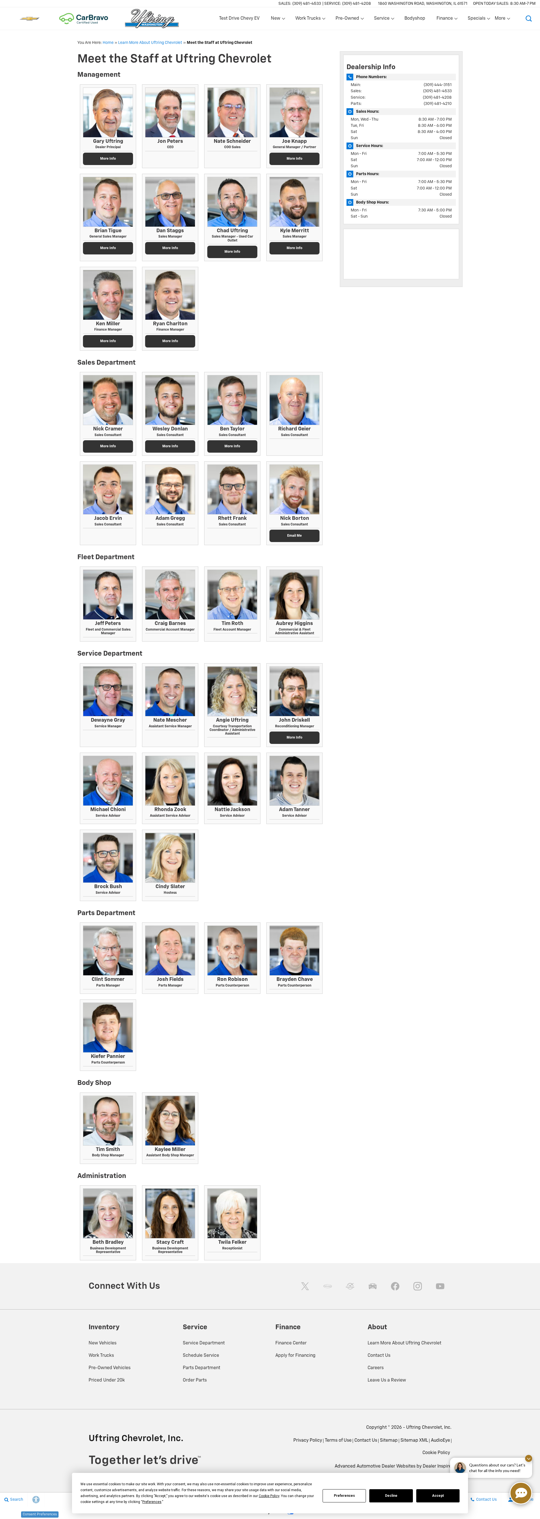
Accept (438, 1496)
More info (108, 159)
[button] (529, 18)
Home (108, 43)
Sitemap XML (414, 1440)
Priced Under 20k (107, 1380)
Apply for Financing (295, 1355)
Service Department (204, 1343)
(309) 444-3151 (438, 85)
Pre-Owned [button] (347, 19)
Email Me (294, 536)
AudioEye (440, 1440)
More (500, 19)
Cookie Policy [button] (269, 1496)
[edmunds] (372, 1286)
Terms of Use (338, 1440)
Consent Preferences (40, 1514)
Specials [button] (476, 19)
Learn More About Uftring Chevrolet (150, 43)
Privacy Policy (307, 1440)
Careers (376, 1368)
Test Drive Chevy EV (239, 18)
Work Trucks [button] (308, 19)
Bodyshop (414, 18)
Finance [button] (444, 19)
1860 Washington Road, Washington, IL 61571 (422, 4)
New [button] (276, 19)
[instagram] (417, 1286)
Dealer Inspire (437, 1466)
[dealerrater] (350, 1286)
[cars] (327, 1286)
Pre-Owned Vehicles (109, 1368)
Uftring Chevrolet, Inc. (428, 1427)
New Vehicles (102, 1343)
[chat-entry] (521, 1493)
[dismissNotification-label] (528, 1458)
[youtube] (440, 1286)
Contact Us (379, 1355)
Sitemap (389, 1440)
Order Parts (195, 1380)
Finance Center (291, 1343)
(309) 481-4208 (437, 98)
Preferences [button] (151, 1502)
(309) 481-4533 (437, 91)
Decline (391, 1496)
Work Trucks (101, 1355)
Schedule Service (201, 1355)
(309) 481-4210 (438, 104)
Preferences (344, 1496)
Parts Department (201, 1368)
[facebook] (395, 1286)
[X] (305, 1286)
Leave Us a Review (387, 1380)
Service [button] (382, 19)
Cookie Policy (436, 1453)
